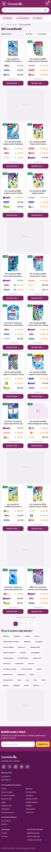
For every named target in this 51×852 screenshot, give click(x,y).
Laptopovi (29, 795)
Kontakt (4, 836)
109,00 (45, 198)
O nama (4, 833)
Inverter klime (31, 792)
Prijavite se (43, 744)
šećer (43, 680)
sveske (27, 636)
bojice (36, 636)
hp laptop (39, 642)
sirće (35, 680)
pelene (39, 669)
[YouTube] (27, 766)
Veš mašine (5, 809)
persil (26, 685)
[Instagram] (21, 766)
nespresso (21, 674)
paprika (6, 685)
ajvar (19, 680)
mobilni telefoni (9, 653)
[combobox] (24, 10)
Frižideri (29, 806)
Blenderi (29, 789)
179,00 (45, 65)
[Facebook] (3, 766)
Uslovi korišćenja (33, 836)
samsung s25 (35, 647)
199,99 (45, 70)
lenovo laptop (8, 647)
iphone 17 (22, 647)
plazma (36, 685)
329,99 (45, 334)
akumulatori (35, 653)
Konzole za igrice (7, 812)
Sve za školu (24, 18)
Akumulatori (30, 809)
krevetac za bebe (9, 669)
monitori (23, 653)
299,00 (20, 198)
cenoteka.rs (5, 776)
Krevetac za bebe (8, 795)
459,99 (45, 520)
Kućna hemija (11, 25)
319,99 (20, 330)
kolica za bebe (26, 669)
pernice (6, 636)
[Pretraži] (5, 10)
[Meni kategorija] (4, 3)
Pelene (4, 789)
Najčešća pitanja (33, 833)
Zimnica (39, 18)
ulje (27, 680)
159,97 (20, 148)
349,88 (20, 511)
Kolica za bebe (6, 792)
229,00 (45, 280)
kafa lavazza (8, 674)
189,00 (20, 433)
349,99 (20, 285)
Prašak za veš (6, 806)
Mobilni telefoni (32, 802)
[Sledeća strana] (35, 624)
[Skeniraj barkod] (45, 10)
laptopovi (27, 642)
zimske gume (8, 658)
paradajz (16, 685)
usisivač (31, 664)
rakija (32, 674)
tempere (16, 636)
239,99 (45, 598)
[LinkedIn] (15, 766)
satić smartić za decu (11, 642)
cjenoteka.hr (6, 780)
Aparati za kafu (31, 799)
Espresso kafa (6, 799)
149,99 (45, 202)
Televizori (29, 812)
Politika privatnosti (34, 840)
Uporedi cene (11, 83)
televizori (7, 664)
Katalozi (9, 18)
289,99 (45, 428)
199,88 (20, 594)
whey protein (8, 680)
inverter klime (23, 658)
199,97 (20, 437)
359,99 (20, 379)
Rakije (3, 802)
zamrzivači (37, 658)
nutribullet (19, 664)
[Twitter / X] (9, 766)
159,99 (20, 153)
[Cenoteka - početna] (25, 3)
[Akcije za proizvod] (22, 42)
